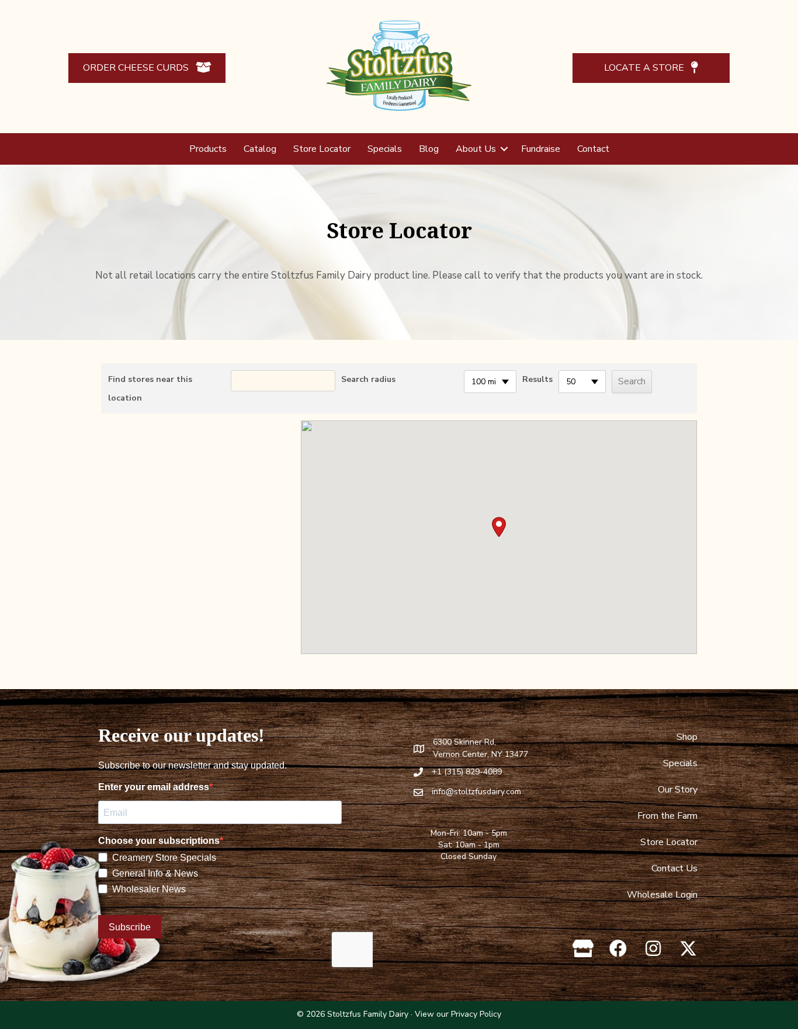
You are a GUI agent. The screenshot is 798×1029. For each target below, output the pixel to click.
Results (537, 379)
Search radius (368, 379)
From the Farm (667, 815)
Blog (429, 148)
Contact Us (674, 868)
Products (208, 148)
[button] (504, 149)
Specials (384, 148)
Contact (593, 148)
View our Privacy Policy (458, 1014)
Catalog (260, 148)
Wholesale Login (662, 894)
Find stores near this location (150, 389)
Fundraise (540, 148)
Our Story (678, 789)
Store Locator (322, 148)
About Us (476, 148)
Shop (687, 737)
